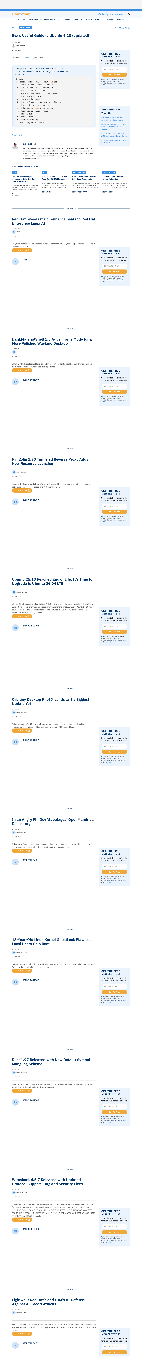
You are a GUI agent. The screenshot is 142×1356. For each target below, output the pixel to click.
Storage (109, 20)
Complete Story (18, 135)
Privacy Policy (108, 85)
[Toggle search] (129, 14)
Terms (124, 83)
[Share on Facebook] (120, 28)
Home (13, 27)
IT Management (33, 20)
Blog (119, 20)
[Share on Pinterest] (126, 28)
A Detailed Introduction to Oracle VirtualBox (114, 178)
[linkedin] (103, 14)
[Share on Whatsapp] (129, 28)
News (20, 20)
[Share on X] (123, 28)
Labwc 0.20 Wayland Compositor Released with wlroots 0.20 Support (113, 126)
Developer (66, 20)
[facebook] (99, 14)
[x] (107, 14)
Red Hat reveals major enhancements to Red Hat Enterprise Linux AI (23, 179)
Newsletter (119, 14)
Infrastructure (50, 20)
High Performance (94, 20)
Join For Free (114, 75)
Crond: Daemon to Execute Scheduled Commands (84, 178)
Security (78, 20)
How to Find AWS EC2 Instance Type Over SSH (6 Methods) (55, 178)
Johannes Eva (27, 57)
